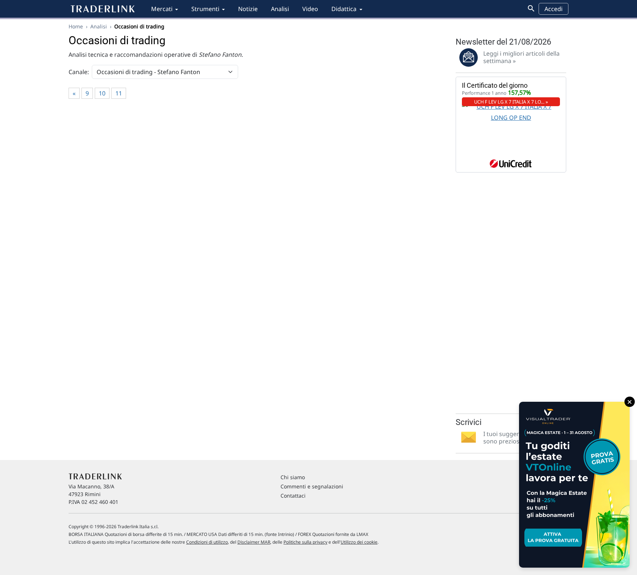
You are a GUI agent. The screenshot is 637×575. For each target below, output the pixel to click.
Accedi (553, 9)
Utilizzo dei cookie (359, 542)
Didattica (343, 9)
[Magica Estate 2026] (574, 485)
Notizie (248, 9)
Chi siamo (293, 477)
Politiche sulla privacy (305, 542)
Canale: (79, 72)
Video (310, 9)
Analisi (280, 9)
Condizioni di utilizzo (207, 542)
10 (102, 93)
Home (76, 26)
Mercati (162, 9)
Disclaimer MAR (253, 542)
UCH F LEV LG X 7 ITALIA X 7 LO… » (511, 101)
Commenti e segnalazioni (312, 486)
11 (118, 93)
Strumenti (205, 9)
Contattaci (293, 495)
